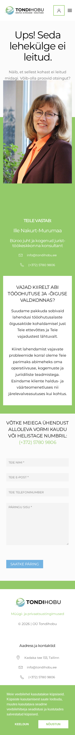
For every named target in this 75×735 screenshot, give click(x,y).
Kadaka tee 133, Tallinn (41, 658)
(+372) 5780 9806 (41, 265)
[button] (70, 10)
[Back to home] (24, 10)
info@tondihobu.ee (42, 255)
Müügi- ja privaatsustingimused (37, 614)
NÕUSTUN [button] (53, 724)
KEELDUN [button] (22, 724)
